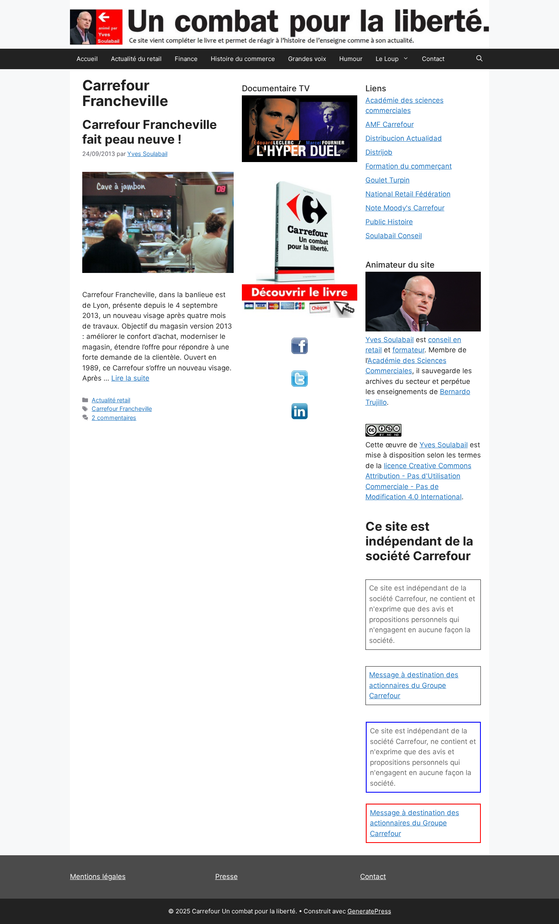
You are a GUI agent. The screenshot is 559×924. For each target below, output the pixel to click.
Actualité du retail (136, 59)
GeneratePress (369, 911)
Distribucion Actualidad (403, 138)
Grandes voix (307, 59)
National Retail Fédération (408, 194)
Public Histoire (389, 222)
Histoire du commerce (243, 59)
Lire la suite (130, 378)
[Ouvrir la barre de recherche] (479, 59)
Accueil (87, 59)
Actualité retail (111, 400)
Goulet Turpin (387, 180)
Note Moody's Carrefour (404, 208)
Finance (186, 59)
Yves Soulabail (443, 445)
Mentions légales (98, 876)
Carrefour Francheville (122, 408)
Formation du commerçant (408, 166)
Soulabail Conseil (393, 236)
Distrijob (378, 152)
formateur (408, 350)
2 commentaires (114, 417)
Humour (351, 59)
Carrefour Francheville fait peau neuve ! (149, 131)
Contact (433, 59)
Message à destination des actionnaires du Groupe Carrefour (413, 685)
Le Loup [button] (387, 59)
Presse (226, 876)
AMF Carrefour (389, 124)
